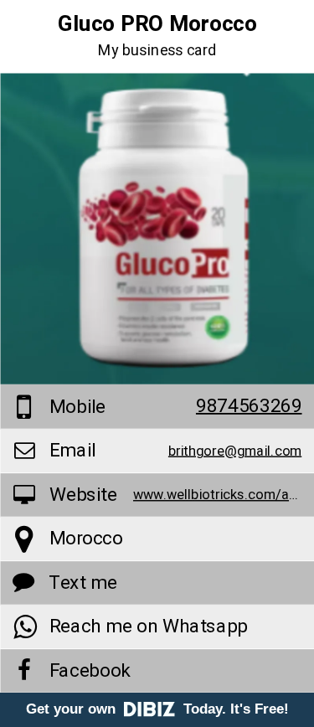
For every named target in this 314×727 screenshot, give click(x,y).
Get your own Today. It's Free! (157, 709)
